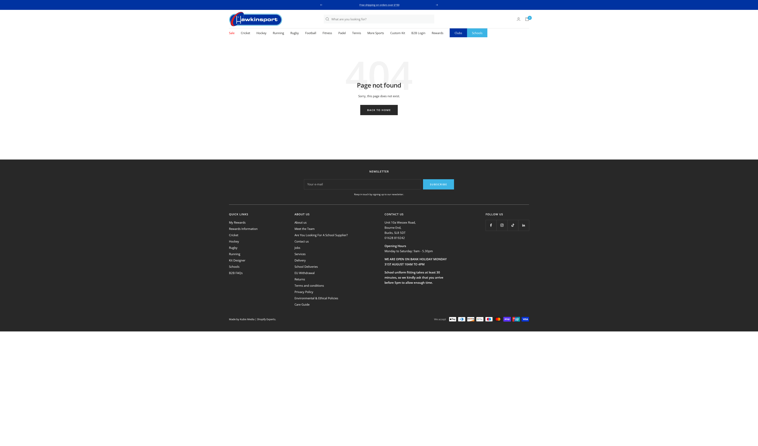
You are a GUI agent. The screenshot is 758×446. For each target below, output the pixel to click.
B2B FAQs (236, 273)
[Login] (518, 19)
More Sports (375, 33)
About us (301, 222)
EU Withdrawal (305, 273)
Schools (477, 33)
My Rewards (237, 222)
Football (310, 33)
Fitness (327, 33)
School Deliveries (306, 267)
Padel (342, 33)
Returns (300, 279)
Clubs (458, 33)
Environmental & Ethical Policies (316, 298)
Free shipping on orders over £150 (379, 5)
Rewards (437, 33)
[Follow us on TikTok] (512, 225)
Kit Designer (237, 260)
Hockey (261, 33)
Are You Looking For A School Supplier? (321, 235)
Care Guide (302, 304)
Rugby (294, 33)
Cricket (245, 33)
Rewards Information (243, 229)
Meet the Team (305, 229)
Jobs (297, 248)
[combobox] (382, 19)
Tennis (356, 33)
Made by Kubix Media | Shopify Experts (252, 319)
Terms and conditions (309, 285)
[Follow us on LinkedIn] (523, 225)
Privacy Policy (304, 292)
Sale (232, 33)
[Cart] (527, 19)
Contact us (302, 241)
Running (278, 33)
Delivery (300, 260)
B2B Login (418, 33)
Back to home (379, 110)
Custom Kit (397, 33)
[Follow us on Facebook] (491, 225)
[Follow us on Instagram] (501, 225)
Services (300, 254)
